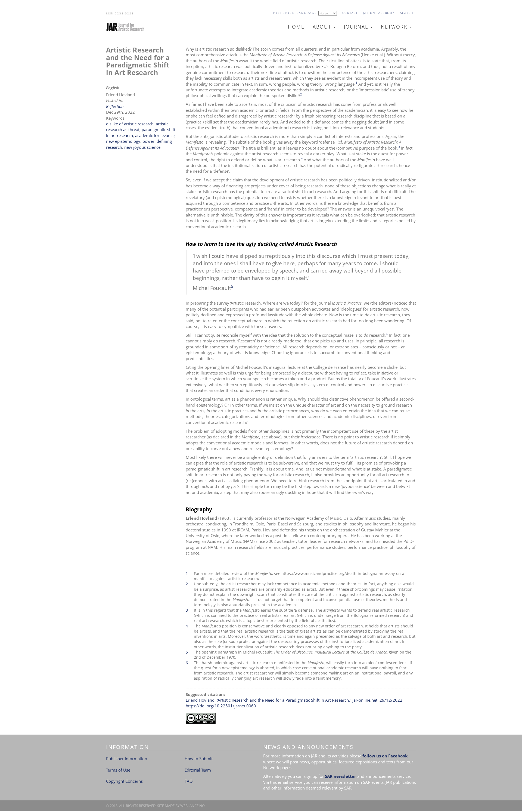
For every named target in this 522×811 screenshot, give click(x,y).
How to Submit (199, 758)
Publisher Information (126, 758)
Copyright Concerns (124, 781)
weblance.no (192, 805)
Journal (357, 26)
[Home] (127, 26)
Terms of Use (118, 770)
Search (406, 13)
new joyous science (142, 147)
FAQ (189, 781)
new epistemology (123, 141)
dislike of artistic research (130, 123)
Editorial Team (198, 770)
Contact (350, 13)
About (323, 26)
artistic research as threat (137, 126)
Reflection (115, 106)
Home (296, 26)
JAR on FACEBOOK (379, 13)
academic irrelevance (155, 135)
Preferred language (295, 13)
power (148, 141)
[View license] (301, 718)
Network (395, 26)
